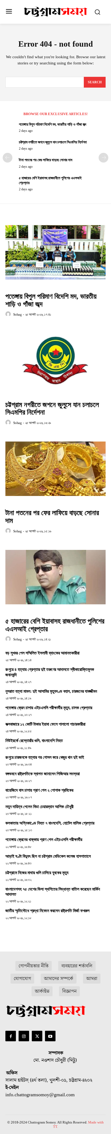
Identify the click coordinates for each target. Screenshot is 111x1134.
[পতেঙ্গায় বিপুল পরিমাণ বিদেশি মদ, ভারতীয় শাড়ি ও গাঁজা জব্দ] (55, 252)
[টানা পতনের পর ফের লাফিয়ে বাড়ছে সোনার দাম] (55, 469)
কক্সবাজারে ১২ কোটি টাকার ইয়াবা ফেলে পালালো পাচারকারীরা (45, 724)
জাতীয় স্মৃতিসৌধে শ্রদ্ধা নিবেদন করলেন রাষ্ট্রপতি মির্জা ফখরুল (47, 910)
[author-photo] (8, 314)
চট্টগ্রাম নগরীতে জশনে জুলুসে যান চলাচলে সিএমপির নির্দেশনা (53, 142)
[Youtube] (50, 1036)
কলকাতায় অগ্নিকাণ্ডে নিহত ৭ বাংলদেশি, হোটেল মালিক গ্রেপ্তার (49, 823)
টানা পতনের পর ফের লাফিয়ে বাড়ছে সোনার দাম (45, 160)
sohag (17, 314)
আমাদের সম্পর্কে (58, 978)
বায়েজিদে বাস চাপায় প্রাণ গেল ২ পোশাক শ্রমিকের (39, 790)
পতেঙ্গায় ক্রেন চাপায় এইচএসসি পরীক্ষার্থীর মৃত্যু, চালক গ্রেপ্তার (48, 707)
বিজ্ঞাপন (69, 991)
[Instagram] (24, 1036)
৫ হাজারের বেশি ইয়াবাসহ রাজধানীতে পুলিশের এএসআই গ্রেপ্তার (54, 625)
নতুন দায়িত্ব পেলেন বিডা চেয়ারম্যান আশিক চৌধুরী (39, 806)
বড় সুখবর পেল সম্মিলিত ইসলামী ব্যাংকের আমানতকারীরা (42, 653)
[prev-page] (7, 158)
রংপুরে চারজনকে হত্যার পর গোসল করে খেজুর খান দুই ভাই (44, 757)
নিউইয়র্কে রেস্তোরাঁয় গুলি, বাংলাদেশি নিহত (34, 740)
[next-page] (103, 158)
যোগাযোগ (22, 978)
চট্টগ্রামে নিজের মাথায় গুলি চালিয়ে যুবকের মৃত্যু (36, 872)
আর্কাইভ (42, 991)
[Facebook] (10, 1036)
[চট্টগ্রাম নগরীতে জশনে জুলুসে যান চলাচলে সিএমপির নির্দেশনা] (55, 360)
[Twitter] (37, 1036)
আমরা (91, 978)
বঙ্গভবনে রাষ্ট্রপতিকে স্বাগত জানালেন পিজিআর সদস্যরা (42, 773)
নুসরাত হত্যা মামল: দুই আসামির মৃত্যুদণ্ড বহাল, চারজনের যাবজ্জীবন (51, 691)
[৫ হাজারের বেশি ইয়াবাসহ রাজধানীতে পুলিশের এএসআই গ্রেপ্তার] (55, 577)
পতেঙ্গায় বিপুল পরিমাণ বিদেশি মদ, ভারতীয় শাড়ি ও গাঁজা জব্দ (52, 124)
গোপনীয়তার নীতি (33, 966)
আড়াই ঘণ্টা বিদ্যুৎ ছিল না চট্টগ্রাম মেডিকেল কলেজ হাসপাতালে (48, 856)
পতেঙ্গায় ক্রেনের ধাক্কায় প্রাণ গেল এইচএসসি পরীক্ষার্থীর (43, 839)
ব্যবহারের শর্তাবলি (76, 966)
